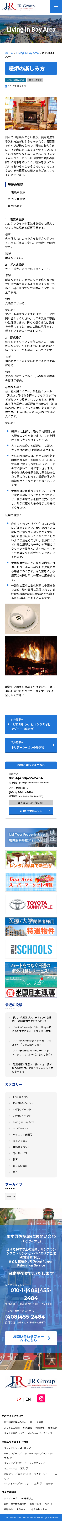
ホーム (9, 53)
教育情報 (39, 1427)
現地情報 (27, 1427)
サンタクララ (36, 1463)
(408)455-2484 (21, 792)
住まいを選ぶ (20, 1140)
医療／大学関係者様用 (15, 1503)
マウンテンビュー (43, 1474)
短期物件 (50, 1483)
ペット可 (48, 1503)
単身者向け (22, 1509)
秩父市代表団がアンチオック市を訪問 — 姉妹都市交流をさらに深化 (31, 1019)
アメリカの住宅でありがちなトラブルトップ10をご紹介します (31, 1042)
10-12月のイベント (23, 1103)
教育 (15, 1159)
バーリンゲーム (12, 1453)
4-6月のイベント (22, 1109)
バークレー (25, 1483)
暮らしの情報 (35, 79)
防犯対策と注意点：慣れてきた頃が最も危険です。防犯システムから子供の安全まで (32, 1068)
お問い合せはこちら (31, 810)
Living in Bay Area (27, 53)
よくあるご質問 (12, 1427)
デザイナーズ (10, 1498)
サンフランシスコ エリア (17, 1447)
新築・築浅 (35, 1503)
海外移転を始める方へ (15, 1422)
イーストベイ (10, 1483)
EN (28, 1399)
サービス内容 (36, 1422)
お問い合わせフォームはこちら (28, 1338)
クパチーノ (21, 1463)
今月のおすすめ (39, 1509)
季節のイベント (21, 1147)
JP (19, 1399)
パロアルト (9, 1474)
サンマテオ (48, 1453)
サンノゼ (8, 1463)
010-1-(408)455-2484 (26, 778)
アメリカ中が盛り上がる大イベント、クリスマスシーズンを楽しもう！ (32, 1052)
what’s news (20, 1128)
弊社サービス (20, 1153)
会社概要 (52, 1427)
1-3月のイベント (22, 1097)
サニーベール (10, 1468)
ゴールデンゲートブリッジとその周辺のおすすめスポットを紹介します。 (32, 1029)
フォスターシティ (31, 1453)
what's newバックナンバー (41, 1433)
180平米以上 (27, 1498)
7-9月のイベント (22, 1115)
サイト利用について (14, 1433)
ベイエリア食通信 (22, 1134)
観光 (15, 1172)
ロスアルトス (24, 1474)
